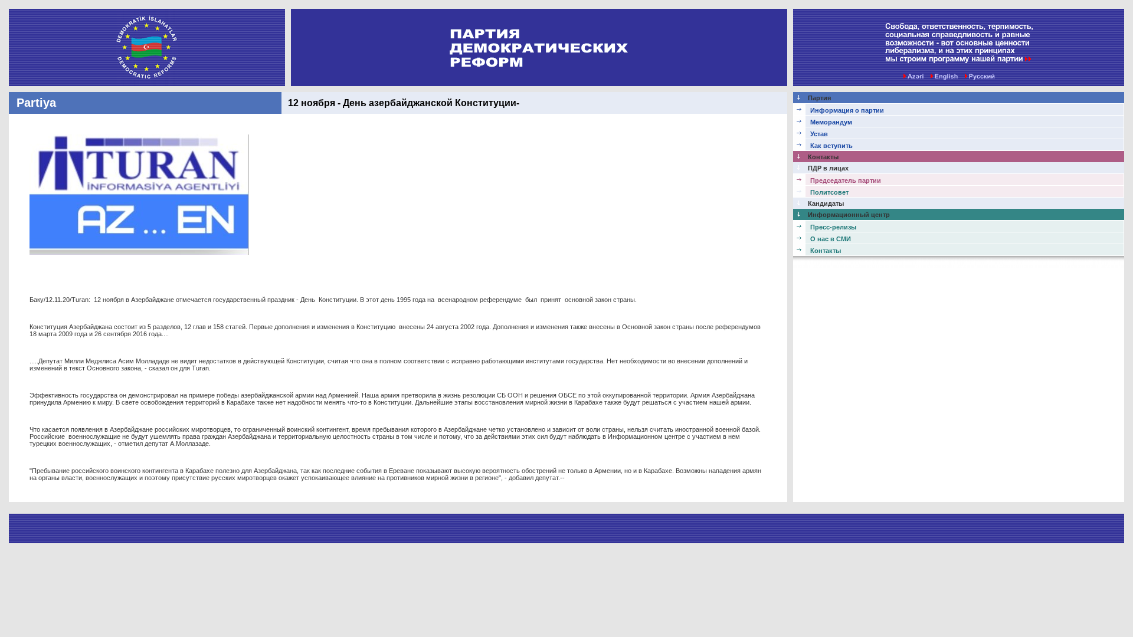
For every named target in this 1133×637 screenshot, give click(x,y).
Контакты (825, 250)
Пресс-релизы (833, 227)
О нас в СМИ (830, 238)
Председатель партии (845, 180)
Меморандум (831, 122)
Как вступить (831, 145)
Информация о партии (847, 110)
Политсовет (829, 192)
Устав (819, 133)
